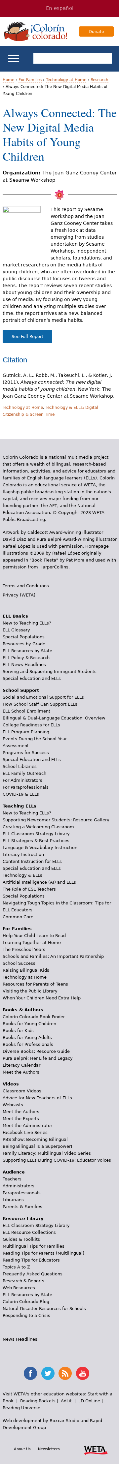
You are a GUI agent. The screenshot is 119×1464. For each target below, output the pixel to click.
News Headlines (20, 1339)
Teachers (12, 1178)
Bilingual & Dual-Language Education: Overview (54, 718)
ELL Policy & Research (26, 657)
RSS (65, 1373)
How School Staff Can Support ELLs (40, 704)
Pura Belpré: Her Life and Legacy (38, 1058)
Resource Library (23, 1218)
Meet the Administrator (27, 1125)
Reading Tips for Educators (31, 1260)
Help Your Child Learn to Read (34, 935)
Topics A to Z (16, 1267)
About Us (22, 1449)
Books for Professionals (28, 1044)
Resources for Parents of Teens (35, 984)
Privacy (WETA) (19, 595)
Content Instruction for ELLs (32, 861)
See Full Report (27, 336)
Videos (11, 1084)
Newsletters (49, 1449)
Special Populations (24, 636)
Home (8, 79)
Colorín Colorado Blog (26, 1301)
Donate (96, 31)
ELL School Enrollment (26, 711)
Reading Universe (21, 1407)
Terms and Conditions (26, 585)
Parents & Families (22, 1206)
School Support (21, 690)
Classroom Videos (22, 1090)
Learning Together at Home (32, 942)
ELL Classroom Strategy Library (36, 833)
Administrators (18, 1185)
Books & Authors (23, 1009)
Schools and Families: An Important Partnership (53, 956)
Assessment (16, 745)
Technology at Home (66, 79)
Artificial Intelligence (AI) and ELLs (39, 882)
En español (59, 8)
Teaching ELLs (19, 806)
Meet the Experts (21, 1118)
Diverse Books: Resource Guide (36, 1051)
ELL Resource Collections (29, 1232)
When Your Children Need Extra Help (42, 997)
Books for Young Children (29, 1023)
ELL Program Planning (26, 731)
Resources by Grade (24, 643)
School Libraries (20, 766)
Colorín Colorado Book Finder (34, 1016)
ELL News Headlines (24, 664)
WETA (96, 1449)
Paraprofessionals (22, 1192)
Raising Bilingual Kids (26, 970)
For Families (30, 79)
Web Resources (19, 1287)
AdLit (66, 1400)
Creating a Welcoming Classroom (38, 826)
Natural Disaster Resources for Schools (44, 1308)
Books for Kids (18, 1030)
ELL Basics (15, 616)
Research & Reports (23, 1280)
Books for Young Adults (27, 1037)
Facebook (30, 1373)
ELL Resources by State (27, 650)
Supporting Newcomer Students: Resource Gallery (56, 819)
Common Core (18, 916)
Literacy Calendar (21, 1065)
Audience (14, 1172)
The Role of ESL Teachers (29, 889)
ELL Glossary (16, 629)
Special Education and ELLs (32, 678)
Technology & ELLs (22, 875)
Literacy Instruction (23, 854)
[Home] (36, 31)
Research (99, 79)
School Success (19, 963)
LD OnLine (89, 1400)
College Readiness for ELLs (31, 724)
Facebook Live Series (25, 1132)
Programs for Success (26, 752)
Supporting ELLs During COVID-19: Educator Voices (57, 1160)
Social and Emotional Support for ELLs (43, 697)
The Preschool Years (24, 949)
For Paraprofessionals (26, 787)
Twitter (48, 1373)
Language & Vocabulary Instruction (40, 847)
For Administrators (22, 780)
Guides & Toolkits (21, 1239)
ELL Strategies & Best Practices (36, 840)
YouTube (82, 1373)
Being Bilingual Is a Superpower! (37, 1146)
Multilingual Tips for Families (33, 1246)
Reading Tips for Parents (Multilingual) (43, 1253)
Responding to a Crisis (26, 1315)
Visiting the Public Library (30, 991)
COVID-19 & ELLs (21, 794)
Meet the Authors (21, 1072)
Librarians (13, 1199)
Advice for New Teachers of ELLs (37, 1097)
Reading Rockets (38, 1400)
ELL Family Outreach (24, 773)
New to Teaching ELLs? (27, 623)
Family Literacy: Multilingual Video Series (47, 1153)
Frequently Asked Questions (32, 1273)
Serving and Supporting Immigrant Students (50, 671)
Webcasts (13, 1104)
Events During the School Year (35, 738)
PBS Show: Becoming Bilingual (35, 1139)
